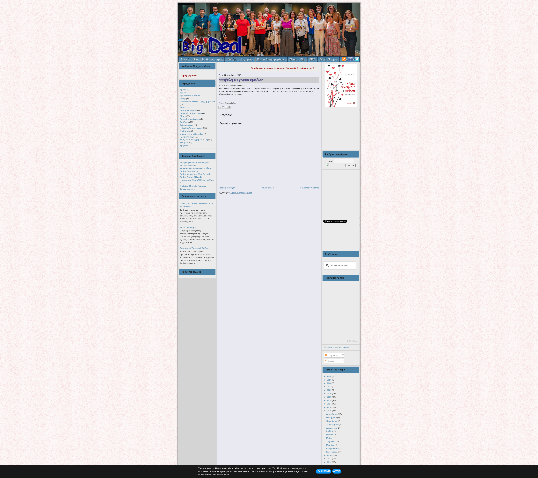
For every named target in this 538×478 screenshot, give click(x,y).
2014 (329, 455)
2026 (329, 376)
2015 (329, 411)
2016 (329, 407)
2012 (329, 462)
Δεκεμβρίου (332, 414)
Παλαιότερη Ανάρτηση (309, 188)
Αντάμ (183, 98)
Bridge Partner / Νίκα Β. (191, 177)
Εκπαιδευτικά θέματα (190, 119)
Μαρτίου (330, 445)
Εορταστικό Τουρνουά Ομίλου (194, 248)
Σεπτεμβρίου (332, 424)
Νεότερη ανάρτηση (227, 188)
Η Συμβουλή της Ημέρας (191, 128)
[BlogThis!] (223, 107)
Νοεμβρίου (331, 417)
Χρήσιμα (184, 145)
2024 (329, 383)
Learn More (323, 471)
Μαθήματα (185, 131)
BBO (312, 59)
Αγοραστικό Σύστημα (190, 96)
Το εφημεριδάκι (187, 189)
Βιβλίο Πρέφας (328, 59)
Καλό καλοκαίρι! (188, 227)
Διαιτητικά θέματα (188, 110)
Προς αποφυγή (187, 137)
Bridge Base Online (189, 171)
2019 (329, 397)
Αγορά (183, 93)
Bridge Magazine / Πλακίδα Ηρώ (195, 174)
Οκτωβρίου (332, 421)
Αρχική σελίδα (189, 59)
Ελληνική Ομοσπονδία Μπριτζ (194, 162)
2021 (329, 390)
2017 (329, 404)
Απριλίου (331, 441)
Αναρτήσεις (332, 355)
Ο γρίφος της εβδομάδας (191, 134)
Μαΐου (329, 438)
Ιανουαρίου (332, 452)
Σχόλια (330, 361)
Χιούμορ (184, 143)
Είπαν (183, 116)
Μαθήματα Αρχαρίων (240, 59)
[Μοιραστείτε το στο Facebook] (229, 107)
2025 (329, 380)
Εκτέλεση (184, 122)
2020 (329, 393)
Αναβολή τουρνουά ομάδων (241, 80)
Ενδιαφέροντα (186, 125)
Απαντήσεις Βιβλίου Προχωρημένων (197, 101)
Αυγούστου (332, 428)
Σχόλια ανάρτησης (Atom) (241, 193)
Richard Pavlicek (188, 165)
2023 (329, 387)
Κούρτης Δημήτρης (237, 85)
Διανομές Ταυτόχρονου (191, 113)
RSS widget (352, 341)
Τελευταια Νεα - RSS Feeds (336, 347)
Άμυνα (183, 90)
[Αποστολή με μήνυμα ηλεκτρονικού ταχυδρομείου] (219, 107)
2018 (329, 400)
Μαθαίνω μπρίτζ (212, 59)
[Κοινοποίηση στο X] (226, 107)
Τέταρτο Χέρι (297, 59)
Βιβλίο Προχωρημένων (271, 59)
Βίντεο (183, 107)
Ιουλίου (330, 431)
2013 (329, 459)
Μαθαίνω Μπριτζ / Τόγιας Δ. (193, 186)
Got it (336, 471)
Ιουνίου (330, 435)
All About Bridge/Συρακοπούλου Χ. (196, 168)
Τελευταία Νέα (230, 103)
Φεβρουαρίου (333, 448)
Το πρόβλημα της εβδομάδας (194, 140)
